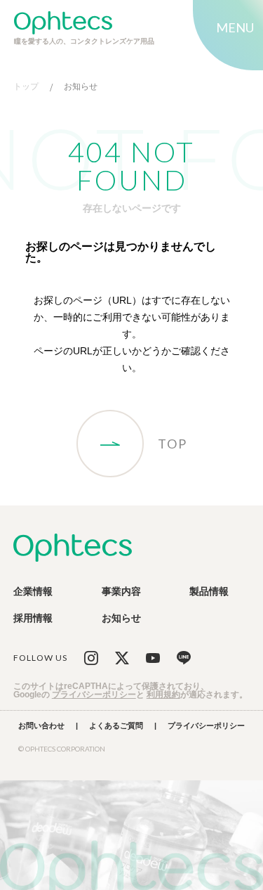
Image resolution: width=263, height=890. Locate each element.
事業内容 (121, 591)
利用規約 (163, 694)
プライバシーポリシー (94, 694)
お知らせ (80, 86)
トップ (26, 86)
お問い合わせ (41, 726)
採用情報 (33, 618)
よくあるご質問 (116, 726)
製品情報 (209, 591)
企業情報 (33, 591)
